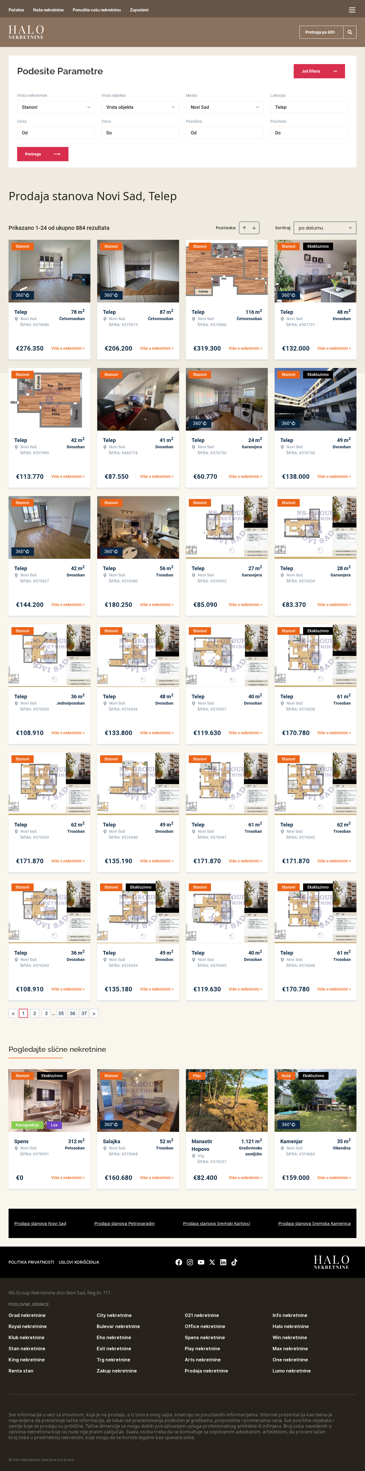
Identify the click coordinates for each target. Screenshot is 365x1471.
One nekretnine (290, 1359)
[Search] (349, 32)
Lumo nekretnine (292, 1371)
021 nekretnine (202, 1315)
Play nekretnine (202, 1348)
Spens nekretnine (205, 1337)
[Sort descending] (254, 228)
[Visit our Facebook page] (178, 1262)
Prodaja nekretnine (206, 1371)
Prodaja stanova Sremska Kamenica (314, 1223)
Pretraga (33, 154)
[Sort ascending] (244, 228)
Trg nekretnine (113, 1359)
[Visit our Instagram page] (189, 1262)
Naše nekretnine (48, 10)
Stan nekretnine (27, 1348)
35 (61, 1013)
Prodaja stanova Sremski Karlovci (216, 1223)
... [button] (53, 1013)
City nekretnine (114, 1315)
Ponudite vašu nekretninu (97, 10)
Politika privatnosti (31, 1262)
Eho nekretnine (114, 1337)
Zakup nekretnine (117, 1371)
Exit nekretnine (114, 1348)
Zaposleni (139, 10)
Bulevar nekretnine (118, 1326)
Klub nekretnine (26, 1337)
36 (72, 1013)
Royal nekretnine (28, 1326)
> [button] (94, 1013)
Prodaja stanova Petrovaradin (124, 1223)
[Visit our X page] (212, 1262)
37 (84, 1013)
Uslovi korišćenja (79, 1262)
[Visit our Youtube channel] (201, 1262)
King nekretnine (27, 1359)
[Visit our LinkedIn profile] (223, 1262)
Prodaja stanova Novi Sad (40, 1223)
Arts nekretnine (203, 1359)
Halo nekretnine (291, 1326)
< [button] (13, 1013)
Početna (16, 10)
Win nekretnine (290, 1337)
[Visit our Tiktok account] (234, 1262)
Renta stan (21, 1371)
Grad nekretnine (27, 1315)
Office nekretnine (205, 1326)
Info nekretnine (290, 1315)
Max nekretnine (290, 1348)
